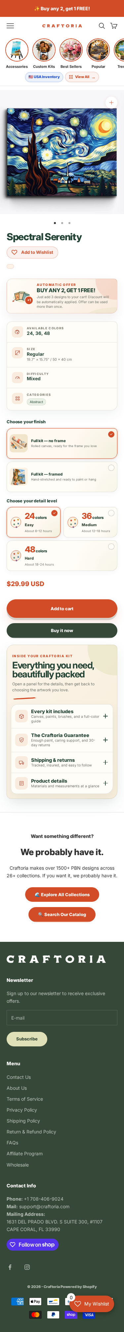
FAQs (12, 1142)
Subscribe (27, 1038)
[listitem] (16, 53)
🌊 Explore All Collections (62, 894)
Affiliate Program (25, 1153)
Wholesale (18, 1165)
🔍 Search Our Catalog (62, 914)
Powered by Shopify (79, 1286)
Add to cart (62, 608)
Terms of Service (25, 1099)
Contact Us (19, 1077)
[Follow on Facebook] (10, 1267)
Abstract (36, 402)
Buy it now (62, 630)
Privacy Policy (22, 1110)
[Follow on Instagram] (27, 1267)
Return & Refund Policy (31, 1131)
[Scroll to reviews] (10, 267)
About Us (17, 1088)
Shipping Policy (23, 1121)
